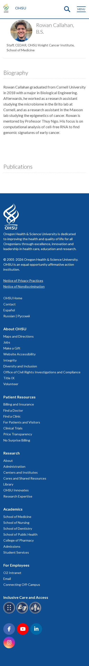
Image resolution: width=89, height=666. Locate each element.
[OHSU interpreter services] (35, 613)
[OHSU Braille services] (9, 613)
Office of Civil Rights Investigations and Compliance (41, 372)
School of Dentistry (17, 528)
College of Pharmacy (18, 540)
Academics (13, 509)
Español (9, 310)
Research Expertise (17, 496)
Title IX (8, 378)
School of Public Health (20, 534)
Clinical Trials (13, 428)
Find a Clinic (12, 416)
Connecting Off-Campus (21, 584)
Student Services (16, 552)
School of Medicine (17, 517)
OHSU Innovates (16, 490)
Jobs (6, 342)
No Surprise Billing (16, 440)
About (8, 461)
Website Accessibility (19, 354)
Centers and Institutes (20, 472)
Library (8, 484)
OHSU (20, 8)
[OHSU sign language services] (22, 613)
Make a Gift (11, 348)
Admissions (11, 546)
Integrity (10, 360)
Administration (14, 466)
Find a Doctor (13, 410)
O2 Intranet (12, 573)
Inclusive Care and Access (25, 597)
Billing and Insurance (18, 404)
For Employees (16, 565)
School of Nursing (16, 522)
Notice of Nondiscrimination (24, 286)
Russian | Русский (16, 316)
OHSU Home (12, 298)
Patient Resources (19, 397)
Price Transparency (17, 434)
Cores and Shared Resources (24, 478)
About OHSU (14, 328)
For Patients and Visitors (21, 422)
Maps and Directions (18, 336)
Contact (9, 304)
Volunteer (10, 384)
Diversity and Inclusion (20, 366)
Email (7, 579)
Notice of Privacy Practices (23, 280)
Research (11, 453)
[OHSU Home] (7, 8)
